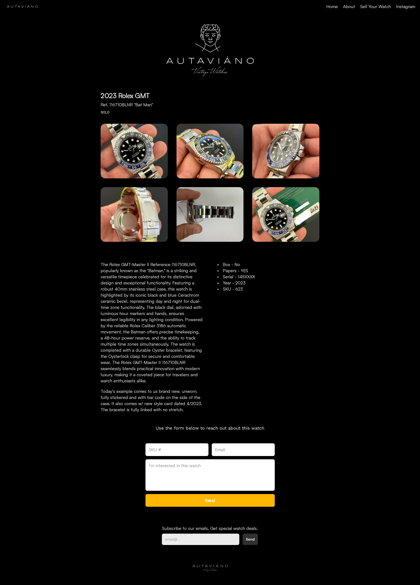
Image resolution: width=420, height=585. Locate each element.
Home (332, 6)
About (349, 6)
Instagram (405, 6)
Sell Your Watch (375, 6)
